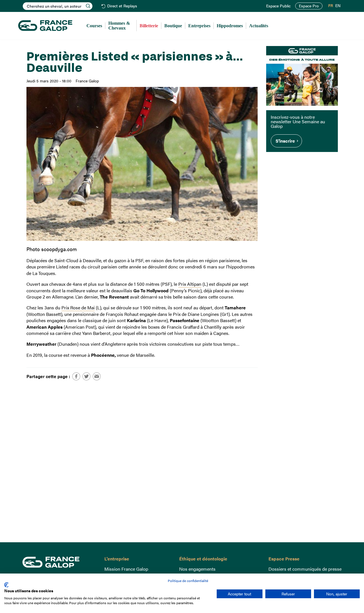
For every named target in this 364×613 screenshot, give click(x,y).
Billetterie (149, 25)
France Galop (59, 562)
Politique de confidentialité (188, 580)
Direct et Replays (122, 6)
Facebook (76, 376)
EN (337, 6)
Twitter (86, 376)
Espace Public (278, 6)
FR (330, 6)
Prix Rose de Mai (78, 307)
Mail (97, 376)
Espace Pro (309, 6)
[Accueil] (45, 26)
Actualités (258, 25)
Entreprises (199, 25)
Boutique (173, 25)
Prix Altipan (189, 284)
